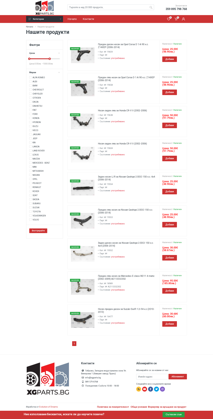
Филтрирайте (38, 230)
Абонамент (178, 376)
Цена (32, 53)
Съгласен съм (174, 414)
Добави (169, 59)
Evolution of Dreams (48, 407)
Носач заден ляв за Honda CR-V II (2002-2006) (122, 110)
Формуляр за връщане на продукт (167, 407)
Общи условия (139, 407)
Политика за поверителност (113, 407)
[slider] (29, 59)
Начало (29, 27)
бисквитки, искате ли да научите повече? (75, 414)
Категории (38, 19)
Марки (32, 72)
